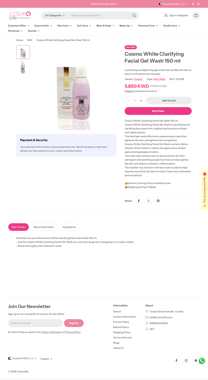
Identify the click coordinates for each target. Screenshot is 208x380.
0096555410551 (159, 323)
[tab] (18, 227)
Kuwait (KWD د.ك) (173, 4)
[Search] (134, 15)
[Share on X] (148, 201)
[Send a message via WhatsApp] (201, 360)
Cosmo (138, 79)
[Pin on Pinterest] (158, 201)
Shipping (129, 91)
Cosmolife (22, 371)
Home (19, 40)
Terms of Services (51, 332)
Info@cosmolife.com (161, 317)
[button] (205, 190)
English (45, 358)
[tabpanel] (104, 242)
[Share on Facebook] (139, 201)
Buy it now (158, 110)
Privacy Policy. (73, 332)
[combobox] (90, 15)
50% (29, 40)
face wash (159, 79)
